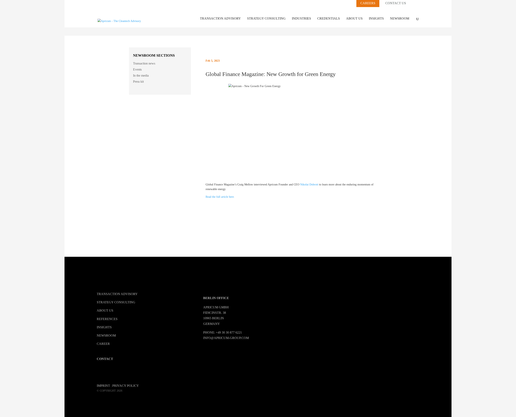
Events (137, 69)
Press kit (138, 81)
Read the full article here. (220, 196)
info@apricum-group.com (226, 338)
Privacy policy (125, 385)
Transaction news (144, 63)
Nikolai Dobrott (309, 184)
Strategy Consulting (266, 18)
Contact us (395, 3)
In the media (141, 75)
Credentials (328, 18)
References (107, 319)
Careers (367, 3)
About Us (354, 18)
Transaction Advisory (220, 18)
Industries (301, 18)
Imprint (103, 385)
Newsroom (399, 18)
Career (103, 343)
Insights (376, 18)
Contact (105, 359)
